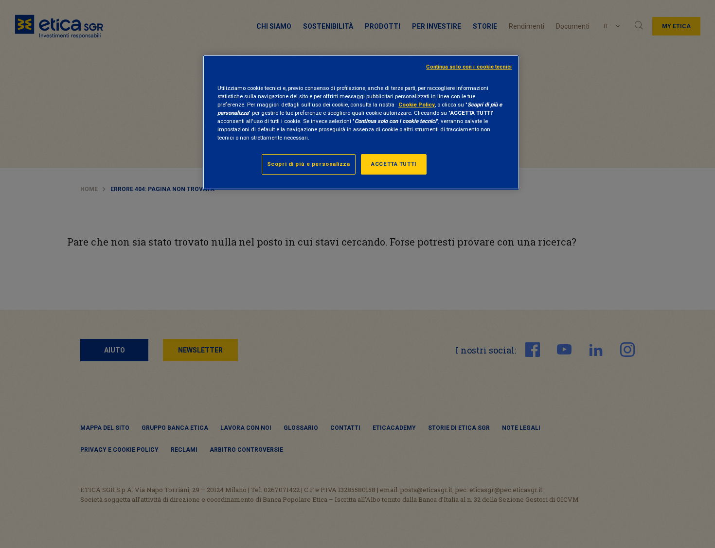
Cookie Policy (416, 104)
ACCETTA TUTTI (393, 163)
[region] (361, 122)
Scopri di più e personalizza (308, 163)
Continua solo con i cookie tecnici (469, 67)
